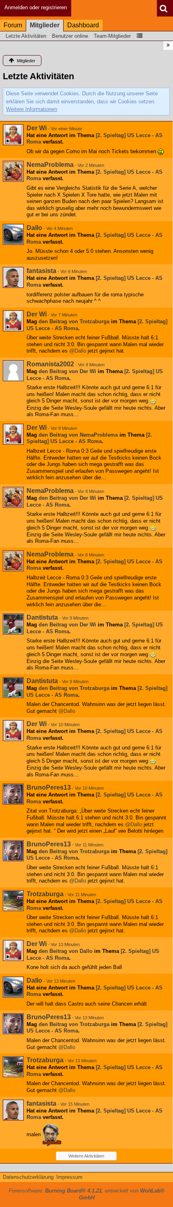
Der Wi (37, 128)
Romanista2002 (50, 364)
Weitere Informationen (31, 109)
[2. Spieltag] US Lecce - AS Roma (89, 438)
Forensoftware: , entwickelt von (87, 1194)
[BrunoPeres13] (13, 794)
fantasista (41, 270)
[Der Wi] (13, 134)
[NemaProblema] (13, 171)
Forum (13, 25)
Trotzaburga (45, 894)
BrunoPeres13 (49, 787)
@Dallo (77, 351)
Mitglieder (45, 25)
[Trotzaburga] (13, 900)
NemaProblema (50, 164)
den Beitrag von (74, 321)
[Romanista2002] (13, 370)
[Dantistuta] (13, 624)
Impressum (69, 1177)
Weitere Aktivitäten (86, 1156)
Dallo (34, 227)
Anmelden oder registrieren (35, 7)
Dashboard (83, 25)
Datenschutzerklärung (28, 1177)
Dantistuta (42, 617)
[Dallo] (13, 234)
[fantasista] (13, 277)
